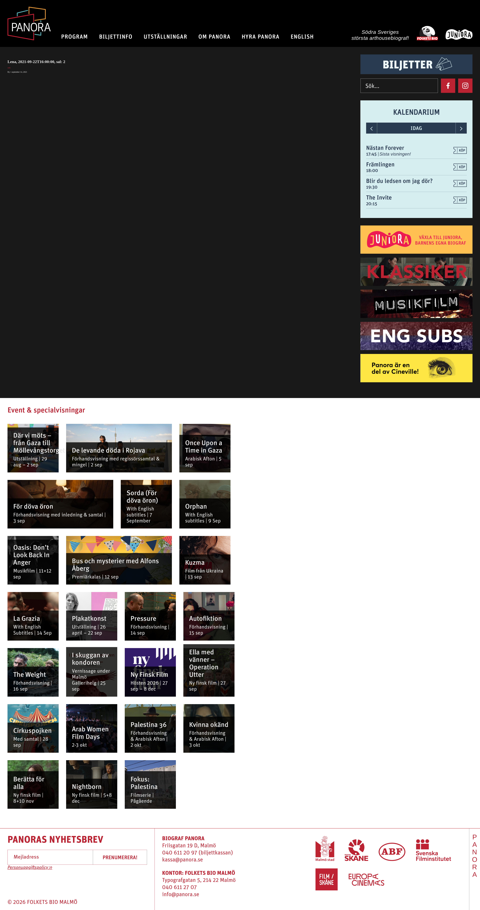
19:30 (372, 187)
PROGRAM (74, 36)
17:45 (372, 154)
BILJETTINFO (115, 36)
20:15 (371, 203)
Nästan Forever (385, 147)
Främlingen (380, 164)
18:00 (372, 170)
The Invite (379, 197)
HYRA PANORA (260, 36)
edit (9, 68)
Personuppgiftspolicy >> (30, 867)
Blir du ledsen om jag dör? (399, 180)
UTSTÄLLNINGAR (165, 36)
